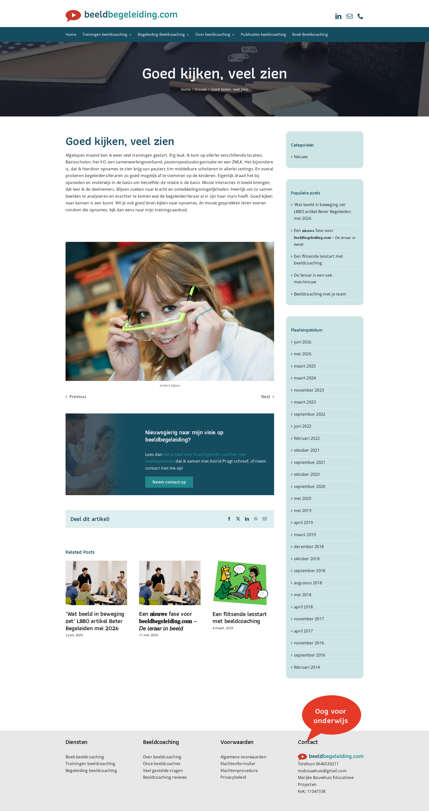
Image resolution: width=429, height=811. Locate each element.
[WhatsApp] (256, 519)
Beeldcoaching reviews (165, 777)
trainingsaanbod (171, 210)
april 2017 (303, 631)
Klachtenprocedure (239, 770)
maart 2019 (305, 534)
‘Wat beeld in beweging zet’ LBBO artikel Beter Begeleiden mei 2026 (95, 621)
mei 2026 (302, 354)
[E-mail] (264, 519)
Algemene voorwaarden (243, 757)
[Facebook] (229, 519)
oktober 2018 (307, 558)
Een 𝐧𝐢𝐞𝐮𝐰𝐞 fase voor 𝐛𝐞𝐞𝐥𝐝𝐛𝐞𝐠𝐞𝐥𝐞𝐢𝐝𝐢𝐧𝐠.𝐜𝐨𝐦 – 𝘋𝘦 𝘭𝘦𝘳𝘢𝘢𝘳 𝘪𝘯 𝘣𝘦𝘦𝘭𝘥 (168, 621)
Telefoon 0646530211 (318, 764)
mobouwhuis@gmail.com (322, 771)
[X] (238, 519)
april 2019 (303, 522)
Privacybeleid (233, 777)
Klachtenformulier (237, 763)
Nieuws (301, 156)
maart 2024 (305, 378)
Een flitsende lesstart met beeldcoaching (240, 617)
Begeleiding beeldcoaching (91, 770)
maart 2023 (305, 402)
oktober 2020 (307, 474)
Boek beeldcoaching (85, 757)
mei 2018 (302, 594)
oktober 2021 (307, 450)
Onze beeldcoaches (161, 763)
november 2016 (309, 643)
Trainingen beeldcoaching (90, 763)
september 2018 (309, 570)
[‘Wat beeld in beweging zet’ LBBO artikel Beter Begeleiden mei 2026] (96, 563)
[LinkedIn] (247, 519)
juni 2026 (302, 342)
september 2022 (309, 414)
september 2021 (309, 462)
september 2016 (309, 655)
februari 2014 (307, 667)
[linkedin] (338, 16)
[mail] (350, 16)
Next (265, 396)
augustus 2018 (308, 583)
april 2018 (303, 607)
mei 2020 (302, 498)
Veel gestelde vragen (163, 770)
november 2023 (309, 390)
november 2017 (309, 619)
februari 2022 (307, 438)
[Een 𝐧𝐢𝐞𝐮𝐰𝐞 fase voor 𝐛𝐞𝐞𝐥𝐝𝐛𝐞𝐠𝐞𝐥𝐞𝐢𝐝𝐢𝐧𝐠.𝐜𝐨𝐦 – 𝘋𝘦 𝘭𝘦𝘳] (170, 563)
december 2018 (309, 546)
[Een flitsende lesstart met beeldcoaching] (243, 563)
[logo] (121, 12)
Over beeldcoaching (162, 757)
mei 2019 (302, 510)
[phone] (360, 16)
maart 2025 (305, 366)
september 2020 (309, 486)
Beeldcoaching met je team (320, 294)
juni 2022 (302, 426)
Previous (78, 396)
